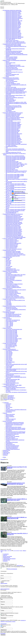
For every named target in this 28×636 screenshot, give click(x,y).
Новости (5, 413)
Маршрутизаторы (10, 98)
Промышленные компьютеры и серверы (12, 44)
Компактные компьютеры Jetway (13, 14)
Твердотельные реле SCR (11, 333)
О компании (6, 402)
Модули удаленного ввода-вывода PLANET (15, 209)
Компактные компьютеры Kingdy (13, 30)
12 (14, 550)
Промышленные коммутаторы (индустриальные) (12, 79)
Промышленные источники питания (14, 69)
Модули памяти (9, 281)
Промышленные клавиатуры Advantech (14, 253)
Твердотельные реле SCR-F (12, 335)
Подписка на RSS (10, 420)
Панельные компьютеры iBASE (13, 130)
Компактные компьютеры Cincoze (13, 26)
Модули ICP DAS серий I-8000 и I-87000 (15, 174)
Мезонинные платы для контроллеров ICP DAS (16, 170)
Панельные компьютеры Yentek (13, 115)
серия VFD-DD (9, 352)
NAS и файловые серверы (11, 58)
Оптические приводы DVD (12, 68)
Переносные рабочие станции (12, 116)
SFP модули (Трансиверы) (11, 81)
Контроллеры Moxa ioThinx (12, 169)
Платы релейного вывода (11, 294)
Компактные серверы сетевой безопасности (15, 387)
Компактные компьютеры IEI (12, 28)
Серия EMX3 (9, 303)
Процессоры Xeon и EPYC (12, 285)
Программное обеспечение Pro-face (13, 314)
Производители (6, 450)
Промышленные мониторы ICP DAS (14, 231)
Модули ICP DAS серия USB (12, 177)
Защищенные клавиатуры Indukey (13, 252)
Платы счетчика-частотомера (12, 295)
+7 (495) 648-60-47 (5, 394)
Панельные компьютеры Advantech (13, 124)
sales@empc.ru (10, 396)
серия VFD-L (9, 357)
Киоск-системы (9, 120)
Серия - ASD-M (9, 325)
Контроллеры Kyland (10, 168)
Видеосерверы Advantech (11, 345)
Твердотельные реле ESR (11, 330)
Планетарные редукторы (11, 321)
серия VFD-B (9, 351)
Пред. (5, 550)
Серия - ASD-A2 (9, 322)
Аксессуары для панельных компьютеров (15, 148)
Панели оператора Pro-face (12, 245)
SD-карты (8, 265)
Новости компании (10, 416)
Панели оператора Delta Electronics (13, 243)
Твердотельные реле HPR (11, 332)
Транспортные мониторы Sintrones (13, 235)
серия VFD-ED (9, 353)
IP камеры (8, 347)
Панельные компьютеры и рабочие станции (13, 112)
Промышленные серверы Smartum (13, 45)
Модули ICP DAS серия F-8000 (12, 176)
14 (17, 550)
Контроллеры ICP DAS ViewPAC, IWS (14, 166)
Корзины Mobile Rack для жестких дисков (15, 66)
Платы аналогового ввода (11, 290)
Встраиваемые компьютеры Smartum (14, 51)
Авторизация (3, 623)
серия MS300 (9, 318)
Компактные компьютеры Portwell (13, 35)
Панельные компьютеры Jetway (13, 118)
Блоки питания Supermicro (11, 272)
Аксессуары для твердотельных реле (14, 329)
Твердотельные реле (7, 328)
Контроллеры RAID (10, 278)
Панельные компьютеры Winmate (13, 143)
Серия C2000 (9, 367)
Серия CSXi (8, 302)
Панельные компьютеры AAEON (13, 122)
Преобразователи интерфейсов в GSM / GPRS (16, 102)
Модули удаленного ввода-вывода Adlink (15, 183)
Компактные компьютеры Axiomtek (14, 11)
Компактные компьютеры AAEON (13, 13)
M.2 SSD (8, 259)
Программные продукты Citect (12, 315)
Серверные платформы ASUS (12, 286)
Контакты (8, 404)
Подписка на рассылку (11, 418)
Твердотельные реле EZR (11, 331)
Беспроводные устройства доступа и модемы (16, 88)
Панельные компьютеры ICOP (12, 131)
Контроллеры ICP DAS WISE (12, 167)
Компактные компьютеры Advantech (14, 16)
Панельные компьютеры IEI (12, 132)
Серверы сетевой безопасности (10, 386)
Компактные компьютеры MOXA (13, 32)
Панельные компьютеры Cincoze (13, 127)
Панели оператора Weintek (12, 246)
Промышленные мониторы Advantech (14, 219)
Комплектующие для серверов (10, 271)
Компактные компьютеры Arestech (13, 17)
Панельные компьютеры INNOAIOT (14, 133)
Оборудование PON (10, 101)
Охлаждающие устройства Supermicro (14, 283)
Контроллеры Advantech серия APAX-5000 (15, 159)
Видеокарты (8, 273)
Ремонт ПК (5, 453)
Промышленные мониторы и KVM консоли (13, 214)
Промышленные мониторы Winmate (14, 233)
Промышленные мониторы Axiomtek (14, 216)
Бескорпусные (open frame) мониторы (14, 223)
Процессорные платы (10, 62)
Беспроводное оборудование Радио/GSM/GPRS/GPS (12, 212)
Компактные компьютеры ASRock (13, 24)
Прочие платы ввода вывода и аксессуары (15, 297)
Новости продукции (10, 414)
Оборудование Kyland (10, 111)
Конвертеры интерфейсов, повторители (14, 97)
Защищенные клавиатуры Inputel (13, 251)
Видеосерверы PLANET (11, 344)
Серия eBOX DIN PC (10, 39)
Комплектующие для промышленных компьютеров (14, 60)
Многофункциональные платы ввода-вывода (16, 289)
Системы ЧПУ (9, 360)
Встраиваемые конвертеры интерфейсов (15, 90)
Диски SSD (8, 63)
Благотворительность (10, 410)
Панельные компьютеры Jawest (13, 134)
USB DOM (8, 267)
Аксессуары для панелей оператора (13, 248)
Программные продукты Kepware (13, 316)
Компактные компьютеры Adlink (13, 21)
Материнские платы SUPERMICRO (14, 280)
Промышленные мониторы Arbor (13, 228)
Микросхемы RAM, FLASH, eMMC (14, 385)
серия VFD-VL (9, 359)
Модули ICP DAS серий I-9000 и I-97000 (15, 175)
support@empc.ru (11, 397)
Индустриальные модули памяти (13, 65)
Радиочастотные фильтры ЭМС (13, 379)
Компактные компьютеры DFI (12, 19)
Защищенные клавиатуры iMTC (13, 255)
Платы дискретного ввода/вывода (13, 293)
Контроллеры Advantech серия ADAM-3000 (15, 157)
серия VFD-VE (9, 358)
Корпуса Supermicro (10, 279)
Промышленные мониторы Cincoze (13, 230)
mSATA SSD (8, 260)
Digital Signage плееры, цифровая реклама (15, 41)
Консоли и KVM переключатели (13, 215)
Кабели (7, 76)
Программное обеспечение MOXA (13, 105)
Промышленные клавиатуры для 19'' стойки (15, 254)
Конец (24, 550)
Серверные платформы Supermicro (13, 287)
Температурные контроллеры (12, 382)
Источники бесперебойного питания (14, 275)
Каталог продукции (7, 421)
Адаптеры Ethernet (10, 82)
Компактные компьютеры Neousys (13, 34)
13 (15, 550)
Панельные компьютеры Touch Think (14, 141)
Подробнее (3, 633)
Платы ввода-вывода (7, 288)
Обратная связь (6, 452)
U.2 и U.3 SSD (9, 266)
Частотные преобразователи (9, 349)
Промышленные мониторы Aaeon (13, 224)
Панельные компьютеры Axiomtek (13, 113)
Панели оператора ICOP (11, 247)
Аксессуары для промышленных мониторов (15, 237)
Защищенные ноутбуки (11, 307)
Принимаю (3, 634)
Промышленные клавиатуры (9, 250)
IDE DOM (8, 258)
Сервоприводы (6, 317)
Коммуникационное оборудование (11, 77)
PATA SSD (8, 261)
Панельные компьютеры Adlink (13, 123)
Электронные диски (7, 257)
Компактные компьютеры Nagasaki (13, 33)
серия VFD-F (9, 356)
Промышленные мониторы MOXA (13, 232)
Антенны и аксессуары (11, 87)
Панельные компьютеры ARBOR (13, 125)
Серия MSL (8, 327)
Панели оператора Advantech (12, 240)
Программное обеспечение (9, 311)
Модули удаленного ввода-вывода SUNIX (15, 210)
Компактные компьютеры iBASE (13, 27)
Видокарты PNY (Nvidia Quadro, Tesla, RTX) (15, 274)
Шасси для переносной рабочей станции (15, 117)
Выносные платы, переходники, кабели (14, 296)
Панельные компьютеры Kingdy (13, 136)
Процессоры (8, 70)
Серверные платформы (11, 59)
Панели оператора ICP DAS (12, 244)
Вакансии (8, 406)
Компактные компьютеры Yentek (13, 12)
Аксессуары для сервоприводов (13, 320)
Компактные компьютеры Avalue (13, 25)
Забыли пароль (4, 583)
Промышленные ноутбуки (11, 146)
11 (13, 550)
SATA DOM (8, 262)
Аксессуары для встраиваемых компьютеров (16, 42)
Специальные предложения (9, 558)
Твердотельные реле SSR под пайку (14, 338)
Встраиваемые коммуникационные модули (15, 89)
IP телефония (9, 110)
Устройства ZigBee (10, 109)
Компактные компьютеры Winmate (13, 38)
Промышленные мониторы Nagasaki (14, 222)
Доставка (8, 408)
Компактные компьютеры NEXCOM (14, 20)
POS (7, 147)
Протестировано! (9, 415)
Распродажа (5, 451)
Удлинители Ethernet (10, 108)
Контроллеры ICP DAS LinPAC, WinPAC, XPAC (16, 163)
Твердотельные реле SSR (11, 337)
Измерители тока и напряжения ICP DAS (15, 155)
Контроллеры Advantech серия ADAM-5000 (15, 158)
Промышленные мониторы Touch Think (14, 218)
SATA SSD (8, 264)
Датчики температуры (11, 380)
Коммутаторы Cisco (10, 96)
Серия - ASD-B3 (9, 324)
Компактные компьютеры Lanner (13, 31)
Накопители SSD (9, 282)
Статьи (7, 417)
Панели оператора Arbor (11, 242)
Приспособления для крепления (13, 375)
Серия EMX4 (9, 304)
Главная (2, 459)
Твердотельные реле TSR (11, 342)
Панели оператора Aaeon (11, 239)
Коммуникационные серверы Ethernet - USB (15, 95)
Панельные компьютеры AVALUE (13, 152)
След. (21, 550)
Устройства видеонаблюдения (9, 343)
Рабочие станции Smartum (11, 56)
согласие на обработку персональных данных (13, 621)
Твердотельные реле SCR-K (12, 336)
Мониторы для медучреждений (13, 225)
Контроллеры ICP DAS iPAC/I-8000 (13, 162)
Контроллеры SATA (10, 75)
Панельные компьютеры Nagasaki (13, 138)
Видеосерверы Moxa (10, 346)
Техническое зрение (10, 361)
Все (1, 551)
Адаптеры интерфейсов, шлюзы (13, 83)
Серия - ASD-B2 (9, 323)
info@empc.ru (11, 395)
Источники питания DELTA (12, 350)
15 (18, 550)
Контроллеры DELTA (10, 160)
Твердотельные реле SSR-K (12, 340)
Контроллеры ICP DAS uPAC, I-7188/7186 (15, 165)
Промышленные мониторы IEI (12, 221)
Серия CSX (8, 301)
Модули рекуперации (10, 381)
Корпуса (7, 61)
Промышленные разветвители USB (14, 106)
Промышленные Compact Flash (12, 269)
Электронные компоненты (9, 384)
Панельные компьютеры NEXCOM (13, 139)
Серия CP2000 (9, 366)
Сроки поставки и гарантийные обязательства (16, 409)
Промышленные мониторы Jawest (13, 217)
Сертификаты (9, 411)
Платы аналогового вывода (12, 292)
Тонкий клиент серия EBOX (12, 40)
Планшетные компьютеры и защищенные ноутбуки (14, 306)
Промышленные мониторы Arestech (14, 229)
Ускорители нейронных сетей (12, 74)
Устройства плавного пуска (9, 299)
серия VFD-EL (9, 354)
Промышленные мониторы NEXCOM (14, 236)
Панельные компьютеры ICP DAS (13, 119)
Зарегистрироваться (5, 588)
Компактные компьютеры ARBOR (13, 23)
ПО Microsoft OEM (10, 313)
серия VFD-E (9, 363)
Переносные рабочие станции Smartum (14, 53)
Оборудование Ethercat (11, 99)
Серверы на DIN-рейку (11, 388)
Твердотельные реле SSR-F (12, 339)
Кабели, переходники (10, 276)
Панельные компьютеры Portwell (13, 140)
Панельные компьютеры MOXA (13, 137)
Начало (2, 550)
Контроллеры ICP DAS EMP (12, 161)
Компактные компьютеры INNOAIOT (14, 18)
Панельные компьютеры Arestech (13, 126)
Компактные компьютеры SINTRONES (14, 37)
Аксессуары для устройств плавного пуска (15, 300)
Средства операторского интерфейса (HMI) (12, 238)
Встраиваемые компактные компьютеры (12, 10)
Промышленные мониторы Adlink (13, 226)
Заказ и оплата (9, 407)
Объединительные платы (11, 67)
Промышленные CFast (11, 268)
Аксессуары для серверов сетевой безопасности (16, 392)
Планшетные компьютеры (11, 308)
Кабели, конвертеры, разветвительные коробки (16, 91)
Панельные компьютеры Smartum (13, 52)
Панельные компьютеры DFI (12, 129)
